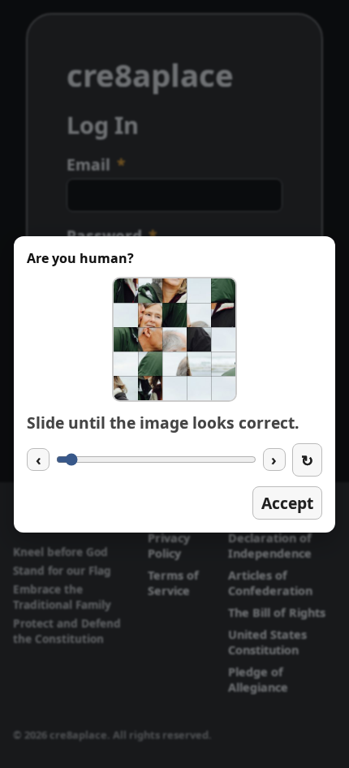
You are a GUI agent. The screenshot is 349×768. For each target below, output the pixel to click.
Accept (287, 503)
